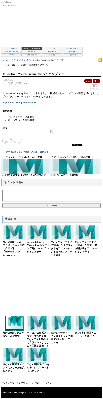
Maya (88, 81)
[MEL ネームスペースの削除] (76, 166)
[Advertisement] (51, 27)
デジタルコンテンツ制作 (21, 60)
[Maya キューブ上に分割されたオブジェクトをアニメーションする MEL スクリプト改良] (62, 232)
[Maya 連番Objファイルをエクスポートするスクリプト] (38, 355)
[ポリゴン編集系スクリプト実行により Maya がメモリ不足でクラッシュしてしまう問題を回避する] (38, 323)
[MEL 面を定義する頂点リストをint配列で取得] (26, 166)
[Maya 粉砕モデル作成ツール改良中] (14, 323)
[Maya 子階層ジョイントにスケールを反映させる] (14, 355)
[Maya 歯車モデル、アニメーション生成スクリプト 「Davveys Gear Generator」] (14, 232)
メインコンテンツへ (8, 5)
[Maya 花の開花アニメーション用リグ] (87, 323)
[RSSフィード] (100, 60)
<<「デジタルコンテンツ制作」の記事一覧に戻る (25, 152)
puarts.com (5, 60)
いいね (94, 87)
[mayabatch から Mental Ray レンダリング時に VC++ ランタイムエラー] (38, 232)
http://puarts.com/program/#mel (19, 102)
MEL (96, 81)
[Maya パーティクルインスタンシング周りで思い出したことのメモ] (62, 323)
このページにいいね (12, 140)
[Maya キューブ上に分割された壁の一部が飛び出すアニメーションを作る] (87, 232)
